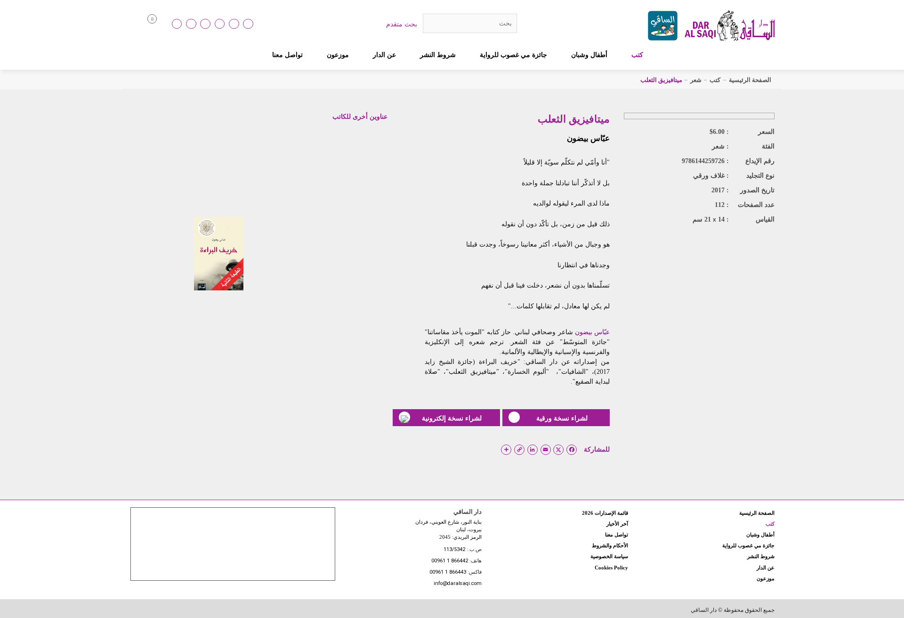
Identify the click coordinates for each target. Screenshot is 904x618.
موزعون (338, 54)
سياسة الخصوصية (609, 556)
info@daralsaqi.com (458, 583)
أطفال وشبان (589, 54)
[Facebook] (191, 24)
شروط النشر (438, 54)
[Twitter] (220, 24)
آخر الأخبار (617, 524)
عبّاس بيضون (588, 138)
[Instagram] (205, 24)
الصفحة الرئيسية (750, 79)
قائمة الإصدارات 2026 (605, 513)
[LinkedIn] (177, 24)
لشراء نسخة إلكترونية (452, 418)
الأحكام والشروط (610, 545)
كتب (637, 54)
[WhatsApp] (248, 24)
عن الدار (384, 54)
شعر (696, 79)
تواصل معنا (287, 54)
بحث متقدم (401, 24)
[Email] (234, 24)
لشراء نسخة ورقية (562, 418)
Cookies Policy (611, 567)
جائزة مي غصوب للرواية (513, 54)
